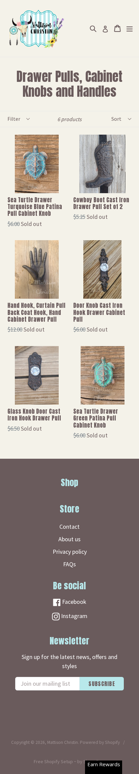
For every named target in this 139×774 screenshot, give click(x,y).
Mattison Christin (62, 742)
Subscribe (101, 684)
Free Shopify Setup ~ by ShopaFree (70, 761)
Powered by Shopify (100, 742)
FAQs (69, 564)
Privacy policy (70, 551)
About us (69, 539)
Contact (69, 526)
